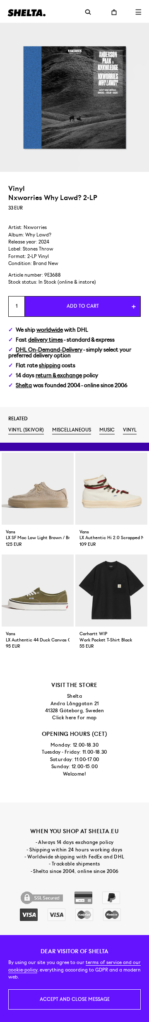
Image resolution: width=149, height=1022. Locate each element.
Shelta (24, 385)
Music (107, 430)
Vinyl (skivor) (26, 430)
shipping (49, 365)
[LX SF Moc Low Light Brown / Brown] (38, 489)
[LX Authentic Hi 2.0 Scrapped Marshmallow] (111, 489)
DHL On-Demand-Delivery (49, 350)
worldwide (49, 330)
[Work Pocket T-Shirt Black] (111, 590)
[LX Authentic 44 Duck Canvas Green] (38, 590)
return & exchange (59, 375)
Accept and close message (75, 999)
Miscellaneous (71, 430)
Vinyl (130, 430)
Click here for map (74, 718)
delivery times (45, 340)
